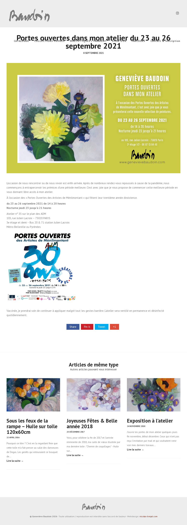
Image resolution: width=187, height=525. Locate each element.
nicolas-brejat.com (148, 516)
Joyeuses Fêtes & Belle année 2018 (92, 423)
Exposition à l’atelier (150, 420)
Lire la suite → (15, 460)
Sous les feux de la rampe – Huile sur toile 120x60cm (32, 426)
